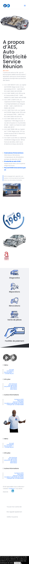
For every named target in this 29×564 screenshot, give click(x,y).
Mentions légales (18, 402)
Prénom (17, 541)
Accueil (11, 370)
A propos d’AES (19, 399)
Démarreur (13, 388)
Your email (5, 548)
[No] (21, 563)
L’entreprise (10, 371)
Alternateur (13, 389)
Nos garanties (12, 385)
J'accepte (17, 563)
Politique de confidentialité (15, 405)
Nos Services (13, 384)
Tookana (11, 489)
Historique (20, 401)
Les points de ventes (10, 386)
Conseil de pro (9, 373)
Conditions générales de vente (14, 403)
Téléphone (14, 548)
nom (3, 541)
